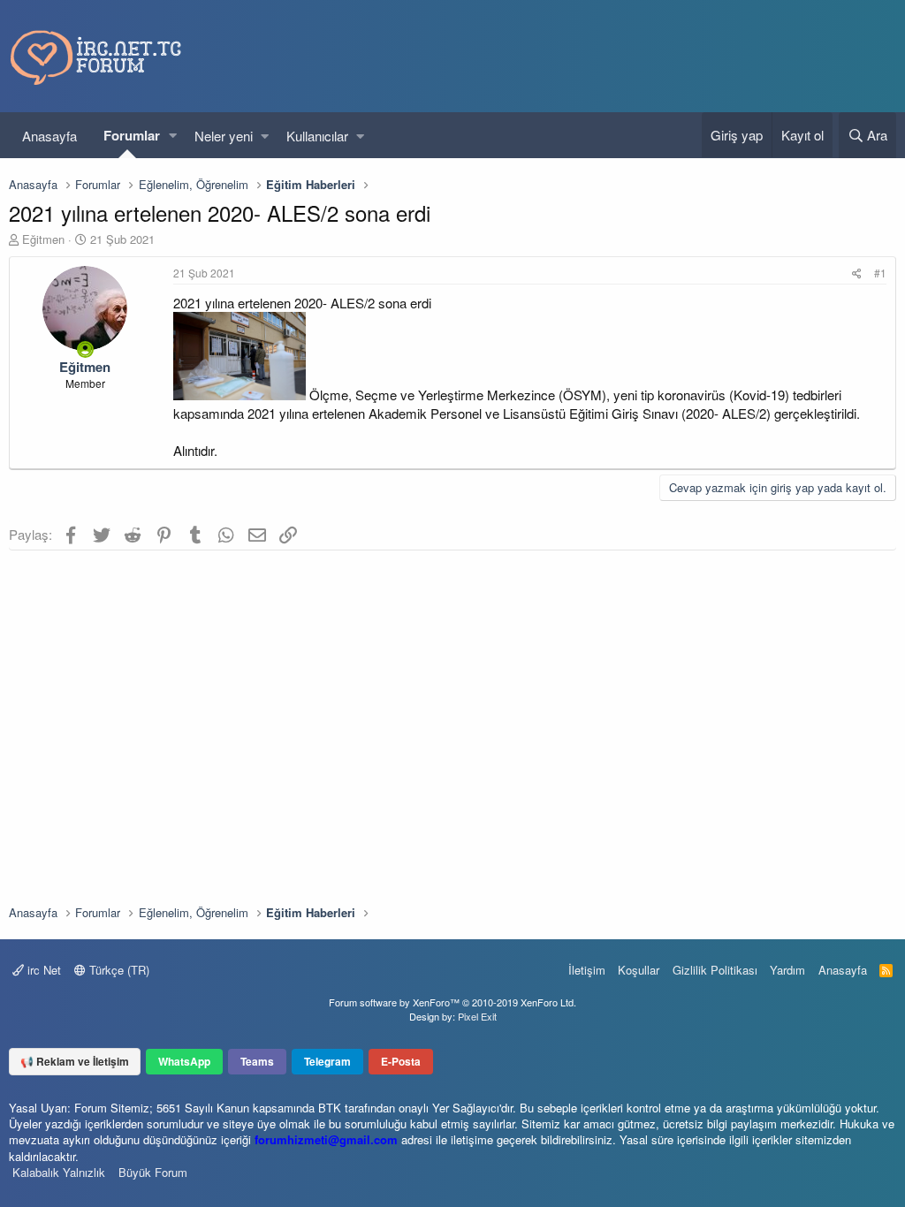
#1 (880, 272)
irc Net (42, 969)
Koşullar (638, 969)
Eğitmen (43, 239)
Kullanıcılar (317, 135)
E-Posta (401, 1061)
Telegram (327, 1061)
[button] (172, 135)
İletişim (586, 969)
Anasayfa (49, 135)
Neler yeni (223, 135)
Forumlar (131, 135)
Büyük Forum (152, 1172)
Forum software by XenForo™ (452, 1002)
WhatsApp (184, 1061)
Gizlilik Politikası (715, 969)
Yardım (787, 969)
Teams (257, 1061)
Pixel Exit (477, 1016)
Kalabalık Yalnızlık (58, 1172)
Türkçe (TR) (117, 969)
